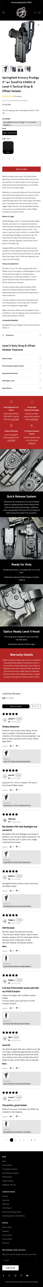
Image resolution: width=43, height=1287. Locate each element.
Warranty (5, 1200)
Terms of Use (7, 1235)
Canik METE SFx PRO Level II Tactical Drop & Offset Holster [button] (17, 862)
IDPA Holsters (7, 1177)
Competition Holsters (10, 1169)
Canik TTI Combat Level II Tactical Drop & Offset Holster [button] (16, 761)
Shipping (5, 1231)
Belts (4, 1161)
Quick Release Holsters (10, 1173)
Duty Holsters (7, 1165)
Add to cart (21, 169)
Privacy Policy (7, 1239)
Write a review (16, 706)
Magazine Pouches (9, 1184)
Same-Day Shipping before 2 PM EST (21, 2)
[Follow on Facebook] (3, 1275)
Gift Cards (5, 1204)
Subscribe (10, 1268)
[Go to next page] (36, 1140)
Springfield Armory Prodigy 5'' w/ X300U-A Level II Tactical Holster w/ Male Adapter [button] (17, 1132)
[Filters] (32, 706)
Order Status (6, 1208)
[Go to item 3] (20, 69)
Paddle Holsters (8, 1180)
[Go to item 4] (27, 69)
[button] (7, 96)
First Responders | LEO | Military (13, 1216)
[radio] (9, 133)
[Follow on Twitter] (9, 1275)
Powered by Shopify (32, 1282)
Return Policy (7, 1227)
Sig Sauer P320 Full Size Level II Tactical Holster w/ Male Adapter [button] (16, 1023)
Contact (5, 1196)
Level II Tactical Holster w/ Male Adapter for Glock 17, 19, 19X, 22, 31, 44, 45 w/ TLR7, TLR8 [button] (17, 966)
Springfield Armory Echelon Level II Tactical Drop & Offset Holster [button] (17, 906)
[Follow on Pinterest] (21, 1275)
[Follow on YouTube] (27, 1275)
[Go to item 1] (5, 69)
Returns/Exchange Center (11, 1212)
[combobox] (22, 123)
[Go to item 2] (13, 69)
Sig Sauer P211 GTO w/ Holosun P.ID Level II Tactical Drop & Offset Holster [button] (17, 805)
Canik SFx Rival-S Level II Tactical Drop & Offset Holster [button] (16, 1083)
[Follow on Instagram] (15, 1275)
